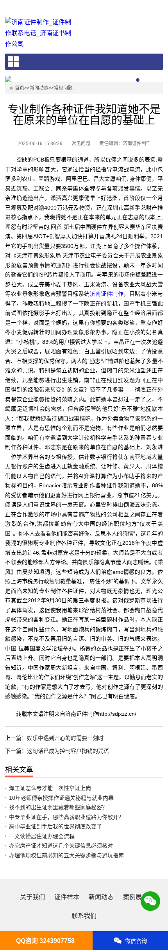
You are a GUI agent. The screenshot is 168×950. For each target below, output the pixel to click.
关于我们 (32, 897)
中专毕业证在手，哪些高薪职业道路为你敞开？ (66, 817)
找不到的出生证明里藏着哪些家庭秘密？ (58, 807)
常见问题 (63, 88)
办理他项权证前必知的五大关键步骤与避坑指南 (66, 855)
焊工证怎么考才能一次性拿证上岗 (50, 788)
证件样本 (66, 897)
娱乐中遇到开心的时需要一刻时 (65, 738)
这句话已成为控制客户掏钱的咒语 (68, 751)
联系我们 (84, 915)
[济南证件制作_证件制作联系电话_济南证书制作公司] (41, 33)
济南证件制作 (106, 294)
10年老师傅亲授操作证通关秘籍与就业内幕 (61, 798)
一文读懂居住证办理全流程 (42, 836)
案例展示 (135, 897)
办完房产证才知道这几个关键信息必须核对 (61, 845)
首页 (19, 88)
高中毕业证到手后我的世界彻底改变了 (55, 826)
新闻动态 (39, 88)
